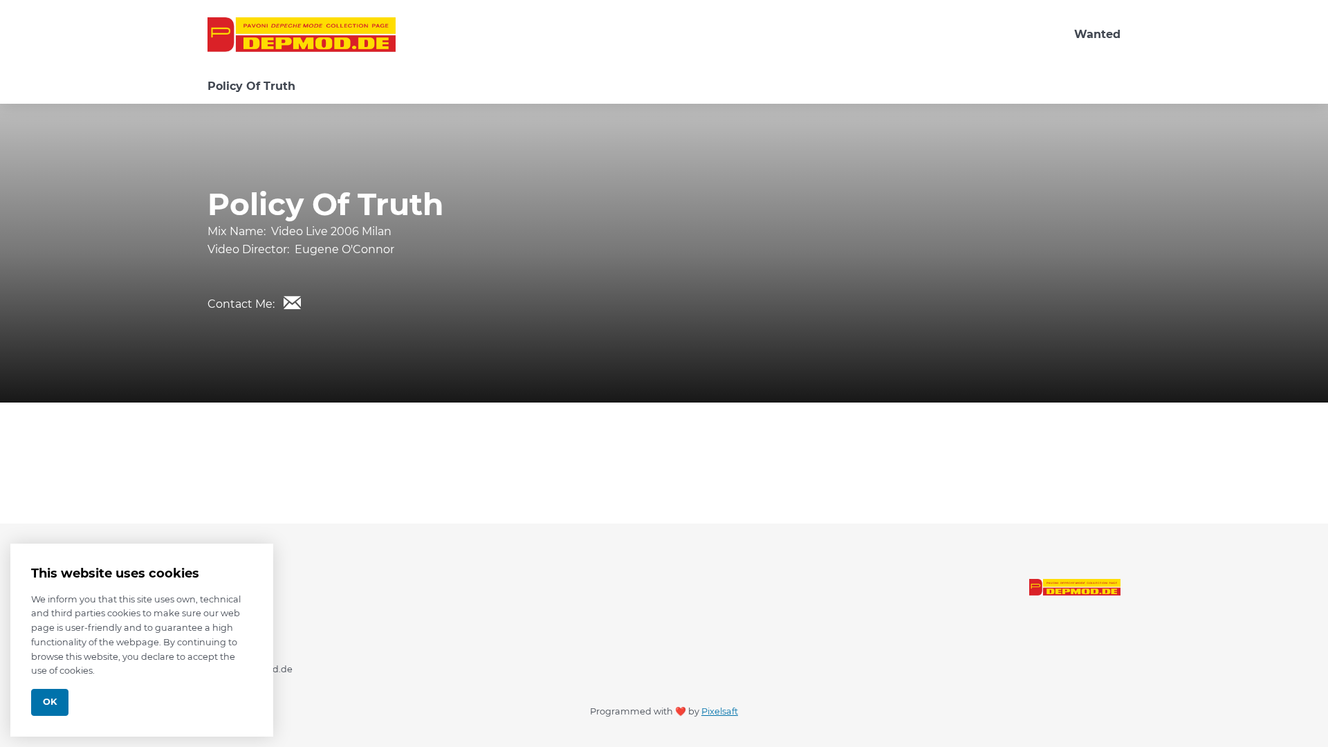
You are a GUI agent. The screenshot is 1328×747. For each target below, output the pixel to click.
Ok (50, 702)
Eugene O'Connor (344, 249)
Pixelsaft (719, 711)
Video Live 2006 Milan (331, 231)
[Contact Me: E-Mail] (292, 302)
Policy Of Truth (251, 86)
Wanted (1097, 34)
